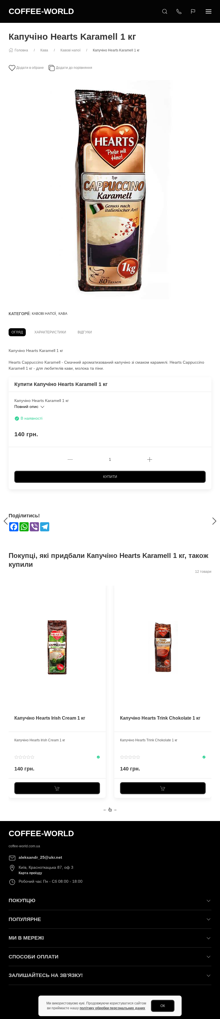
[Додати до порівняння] (101, 600)
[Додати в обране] (101, 590)
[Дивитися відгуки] (24, 757)
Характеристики (50, 332)
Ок (162, 1006)
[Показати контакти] (179, 11)
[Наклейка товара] (13, 587)
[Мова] (193, 11)
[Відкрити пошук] (165, 11)
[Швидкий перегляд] (101, 610)
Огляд (17, 332)
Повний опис (27, 406)
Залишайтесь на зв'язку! (46, 975)
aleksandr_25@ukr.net (40, 857)
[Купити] (57, 788)
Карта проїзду (30, 873)
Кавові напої (44, 314)
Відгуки (85, 332)
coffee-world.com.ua (24, 846)
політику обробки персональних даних (112, 1008)
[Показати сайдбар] (208, 11)
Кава (62, 314)
